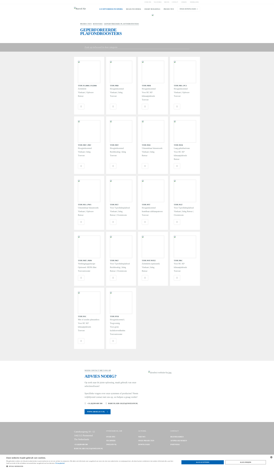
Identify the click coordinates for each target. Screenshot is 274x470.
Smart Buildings (152, 9)
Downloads (144, 444)
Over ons (147, 2)
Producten (86, 24)
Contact (175, 2)
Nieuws (166, 2)
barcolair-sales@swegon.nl (123, 403)
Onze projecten (146, 441)
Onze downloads (188, 9)
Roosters (98, 24)
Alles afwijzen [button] (245, 462)
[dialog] (137, 462)
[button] (90, 466)
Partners (175, 444)
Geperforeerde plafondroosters (121, 24)
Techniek (110, 441)
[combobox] (271, 457)
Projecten (169, 9)
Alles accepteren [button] (202, 462)
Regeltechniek (133, 9)
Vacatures (158, 2)
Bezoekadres (177, 437)
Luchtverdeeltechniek (111, 9)
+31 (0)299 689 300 (94, 403)
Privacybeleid (60, 463)
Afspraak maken (178, 441)
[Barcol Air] (80, 9)
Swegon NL (111, 444)
